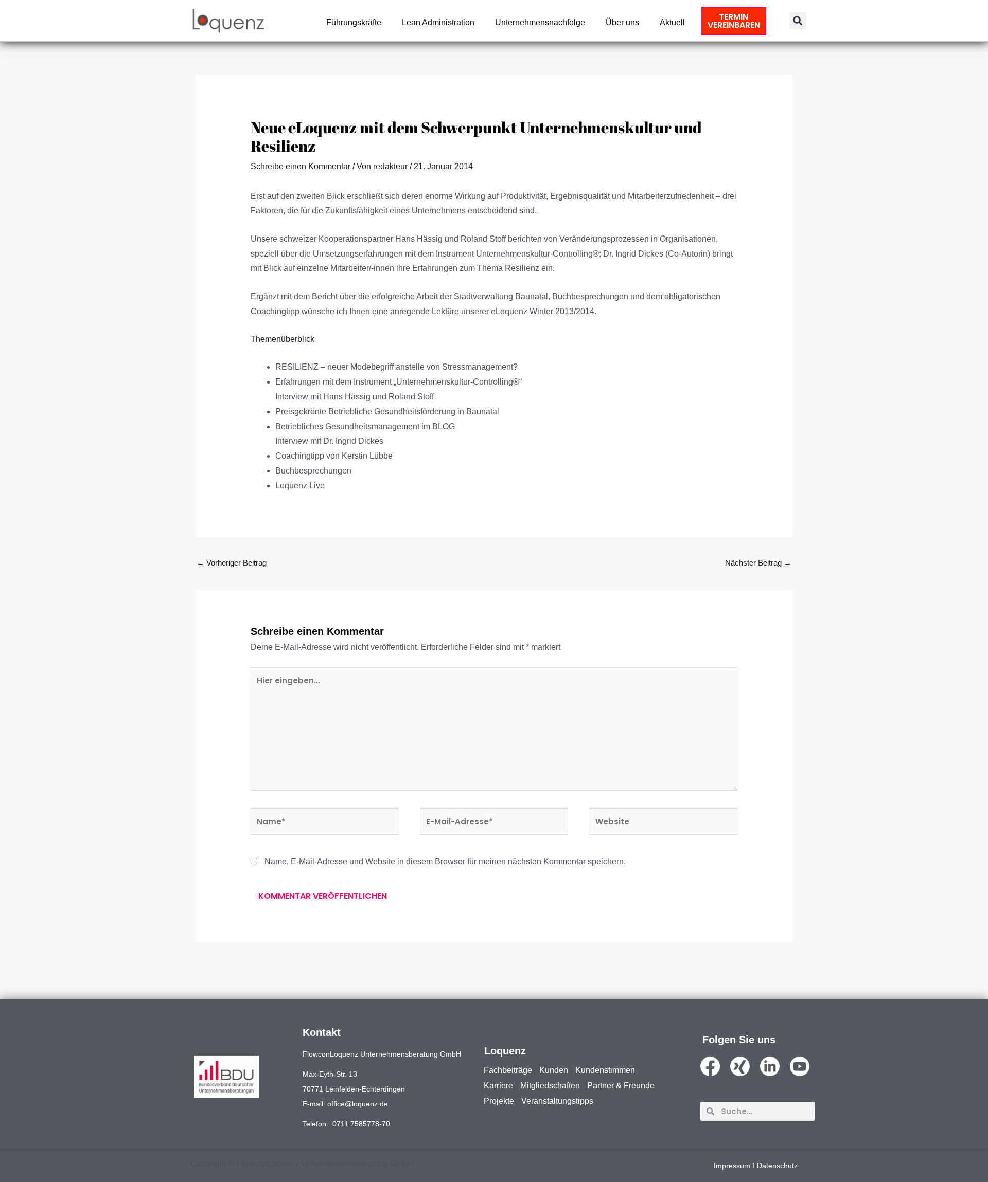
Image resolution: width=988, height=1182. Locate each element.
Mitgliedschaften (550, 1085)
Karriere (498, 1085)
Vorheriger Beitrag (232, 562)
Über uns (622, 22)
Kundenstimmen (605, 1070)
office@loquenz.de (357, 1104)
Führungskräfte (353, 22)
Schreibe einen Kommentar (300, 166)
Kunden (553, 1070)
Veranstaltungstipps (557, 1101)
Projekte (499, 1101)
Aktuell (672, 22)
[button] (797, 20)
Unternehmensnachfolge (540, 22)
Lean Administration (438, 22)
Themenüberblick (282, 339)
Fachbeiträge (508, 1070)
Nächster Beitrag (758, 562)
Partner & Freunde (621, 1085)
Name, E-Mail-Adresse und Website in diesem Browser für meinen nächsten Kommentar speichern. (445, 861)
